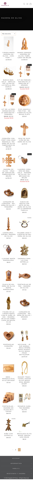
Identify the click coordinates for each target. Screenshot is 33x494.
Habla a (16, 468)
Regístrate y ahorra (16, 473)
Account (16, 458)
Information (16, 463)
